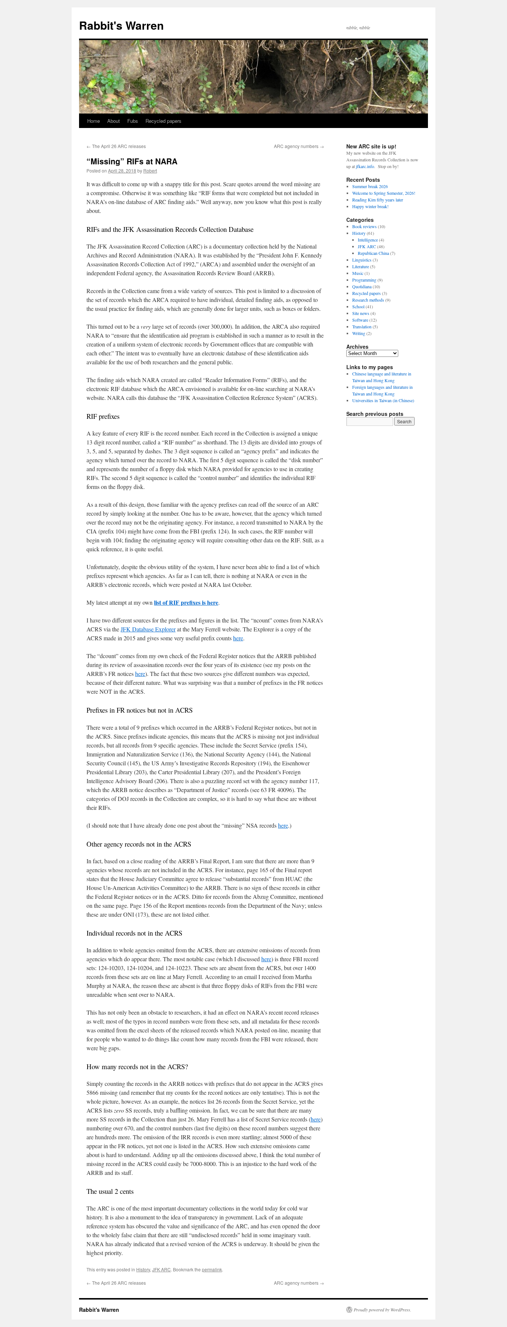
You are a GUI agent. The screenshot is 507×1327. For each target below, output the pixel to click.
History (143, 1269)
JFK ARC (161, 1269)
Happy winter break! (370, 206)
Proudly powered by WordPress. (382, 1310)
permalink (212, 1269)
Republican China (373, 253)
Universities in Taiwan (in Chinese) (383, 400)
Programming (364, 280)
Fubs (132, 120)
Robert (150, 170)
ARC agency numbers (299, 146)
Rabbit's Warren (121, 25)
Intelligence (368, 240)
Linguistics (362, 260)
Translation (362, 326)
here (238, 638)
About (113, 120)
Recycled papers (163, 120)
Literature (360, 266)
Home (93, 120)
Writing (358, 333)
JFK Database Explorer (148, 629)
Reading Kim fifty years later (377, 200)
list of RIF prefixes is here (186, 602)
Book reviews (364, 226)
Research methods (368, 300)
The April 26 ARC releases (116, 146)
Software (360, 320)
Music (357, 273)
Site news (360, 313)
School (358, 306)
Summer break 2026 (370, 186)
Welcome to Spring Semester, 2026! (383, 193)
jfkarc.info (365, 166)
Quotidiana (362, 286)
